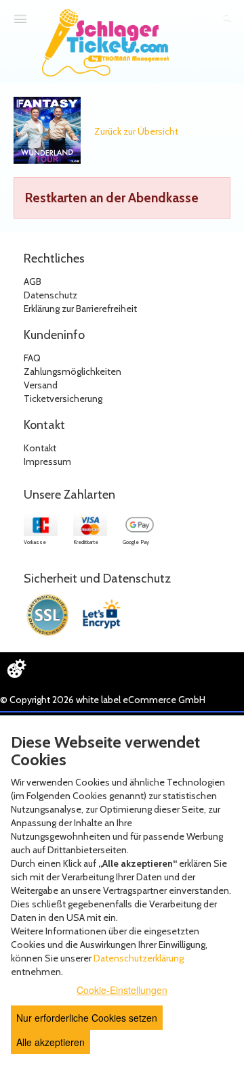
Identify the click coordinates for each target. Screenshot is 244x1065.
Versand (41, 385)
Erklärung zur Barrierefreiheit (80, 308)
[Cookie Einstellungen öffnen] (16, 668)
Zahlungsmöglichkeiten (72, 371)
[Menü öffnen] (20, 18)
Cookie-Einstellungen (122, 990)
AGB (32, 281)
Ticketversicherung (63, 398)
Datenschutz (50, 295)
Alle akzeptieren (50, 1042)
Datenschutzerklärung (139, 958)
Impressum (47, 461)
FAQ (32, 358)
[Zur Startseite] (105, 42)
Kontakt (40, 448)
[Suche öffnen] (227, 18)
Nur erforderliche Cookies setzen (86, 1017)
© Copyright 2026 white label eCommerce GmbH (102, 700)
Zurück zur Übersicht (136, 131)
